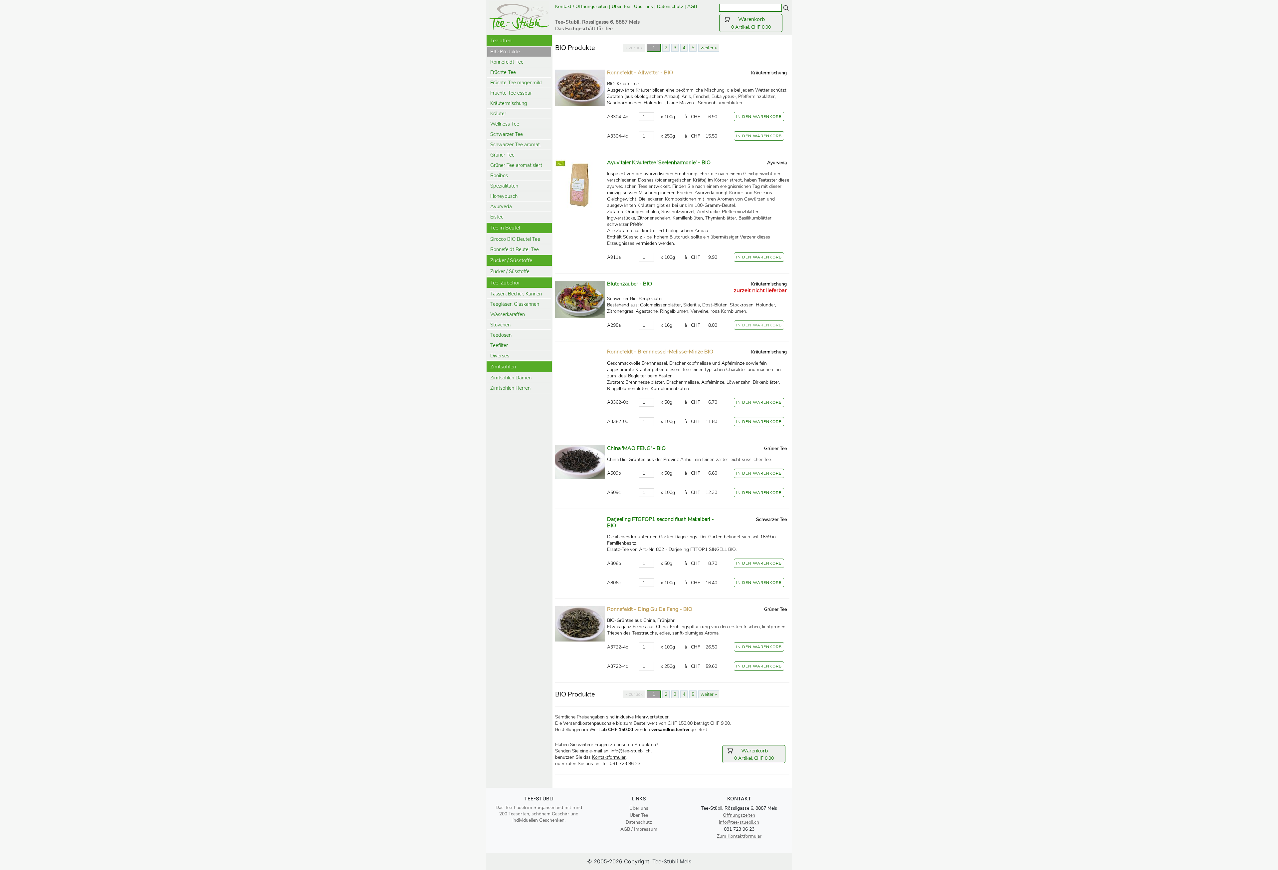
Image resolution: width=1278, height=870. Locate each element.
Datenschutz (670, 6)
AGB (692, 6)
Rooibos (499, 175)
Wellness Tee (504, 124)
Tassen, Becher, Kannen (516, 293)
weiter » (709, 48)
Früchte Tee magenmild (516, 82)
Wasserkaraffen (507, 314)
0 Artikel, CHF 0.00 (754, 23)
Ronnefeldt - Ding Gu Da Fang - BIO (649, 609)
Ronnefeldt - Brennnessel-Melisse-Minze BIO (660, 351)
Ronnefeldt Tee (507, 62)
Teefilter (499, 345)
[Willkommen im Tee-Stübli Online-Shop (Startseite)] (519, 16)
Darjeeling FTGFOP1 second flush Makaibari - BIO (660, 522)
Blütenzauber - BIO (629, 283)
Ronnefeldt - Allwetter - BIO (640, 72)
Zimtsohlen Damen (511, 377)
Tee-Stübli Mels (671, 861)
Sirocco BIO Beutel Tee (515, 239)
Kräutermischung (508, 103)
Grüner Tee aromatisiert (516, 165)
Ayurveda (501, 206)
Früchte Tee (503, 72)
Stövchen (500, 324)
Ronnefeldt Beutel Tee (514, 249)
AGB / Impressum (638, 829)
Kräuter (498, 113)
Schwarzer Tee (506, 134)
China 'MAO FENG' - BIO (636, 448)
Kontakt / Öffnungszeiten (581, 6)
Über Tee (621, 6)
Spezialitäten (504, 186)
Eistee (497, 217)
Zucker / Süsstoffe (510, 271)
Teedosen (501, 335)
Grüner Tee (502, 155)
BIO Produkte (505, 51)
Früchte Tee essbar (511, 93)
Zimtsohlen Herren (510, 388)
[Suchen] (786, 7)
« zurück (634, 48)
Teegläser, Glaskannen (514, 304)
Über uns (643, 6)
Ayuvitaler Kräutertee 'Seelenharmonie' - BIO (659, 162)
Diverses (499, 355)
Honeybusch (504, 196)
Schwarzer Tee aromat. (515, 144)
